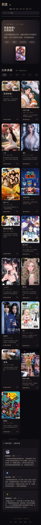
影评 (30, 9)
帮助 (20, 522)
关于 (11, 522)
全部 (4, 75)
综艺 (24, 9)
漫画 (27, 9)
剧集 (17, 9)
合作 (30, 522)
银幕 (11, 9)
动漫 (20, 9)
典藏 (14, 9)
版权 (25, 522)
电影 (11, 75)
